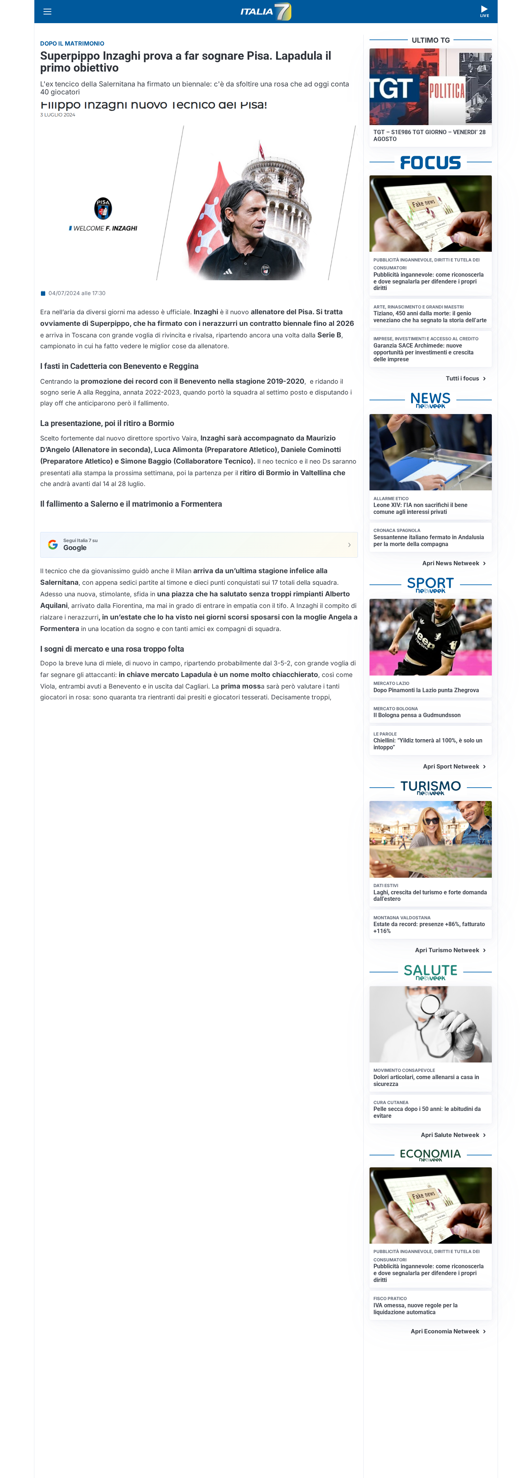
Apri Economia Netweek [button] (445, 1331)
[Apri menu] (47, 11)
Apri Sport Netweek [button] (451, 766)
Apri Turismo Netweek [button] (447, 950)
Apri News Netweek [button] (450, 563)
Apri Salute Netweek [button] (450, 1134)
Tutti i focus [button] (462, 378)
